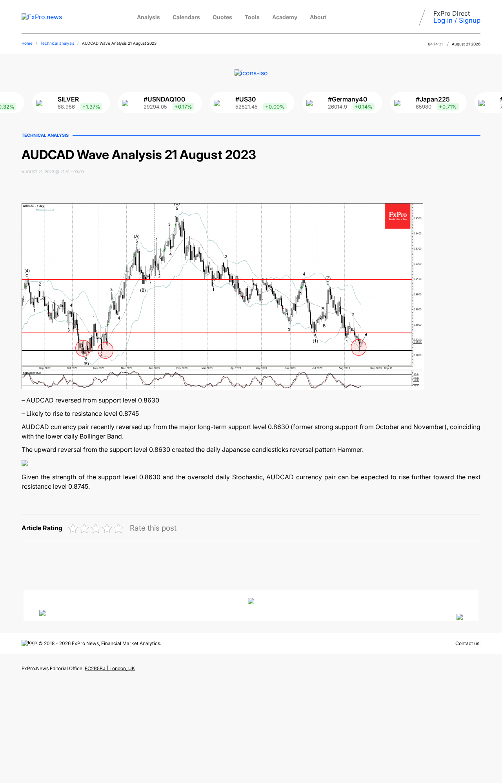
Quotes (222, 17)
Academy (284, 17)
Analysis (148, 17)
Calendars (186, 17)
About (318, 17)
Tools (252, 17)
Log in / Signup (456, 20)
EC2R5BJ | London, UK (110, 668)
